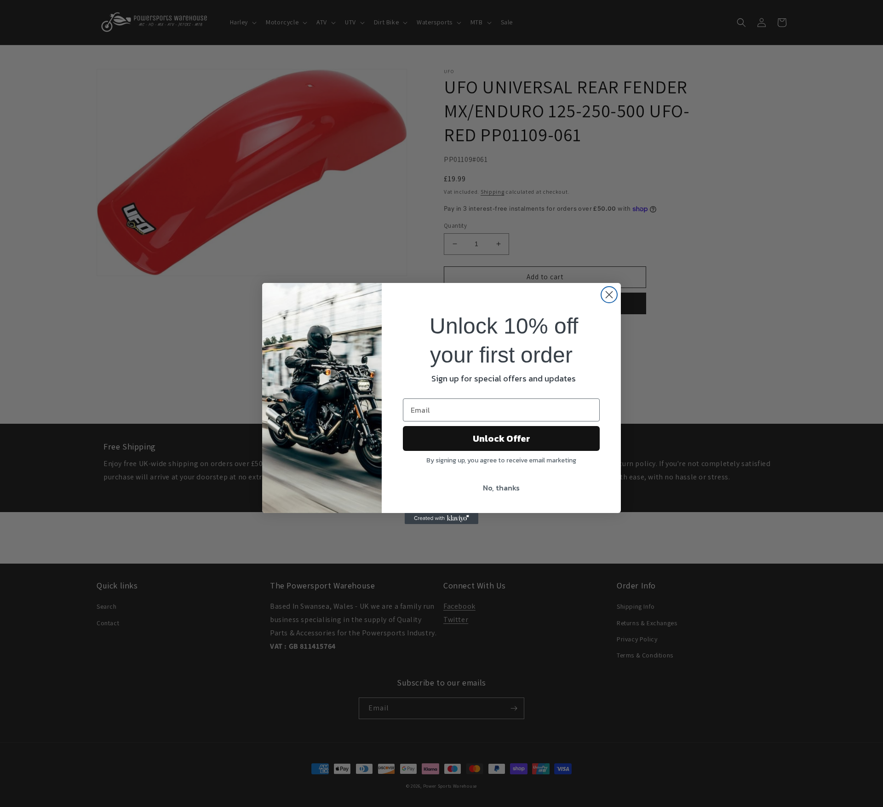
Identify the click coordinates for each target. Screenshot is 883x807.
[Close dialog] (609, 295)
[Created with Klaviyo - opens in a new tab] (441, 518)
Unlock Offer (501, 438)
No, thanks (501, 487)
